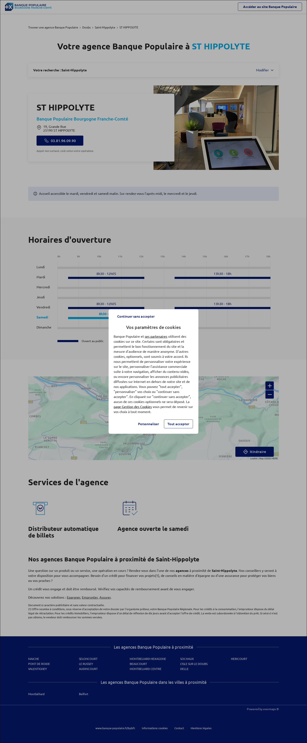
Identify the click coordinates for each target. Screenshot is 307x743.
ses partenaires (156, 336)
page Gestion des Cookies (133, 407)
